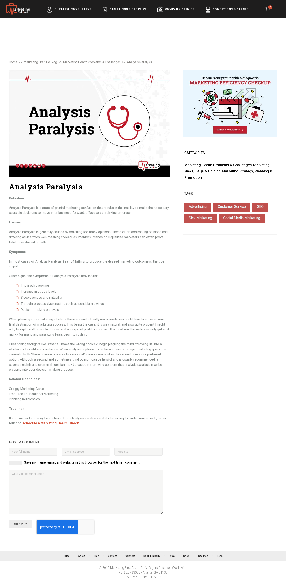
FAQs (172, 556)
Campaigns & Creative (128, 9)
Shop (186, 556)
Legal (220, 556)
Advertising (198, 206)
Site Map (203, 556)
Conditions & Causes (230, 9)
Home (13, 62)
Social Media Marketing (241, 218)
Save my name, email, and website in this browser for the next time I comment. (82, 462)
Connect (130, 556)
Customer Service (232, 206)
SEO (260, 206)
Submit (20, 524)
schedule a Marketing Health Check (50, 423)
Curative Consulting (72, 9)
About (81, 556)
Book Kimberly (151, 556)
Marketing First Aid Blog (40, 62)
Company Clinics (179, 9)
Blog (96, 556)
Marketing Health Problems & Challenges (92, 62)
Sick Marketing (200, 218)
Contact (112, 556)
